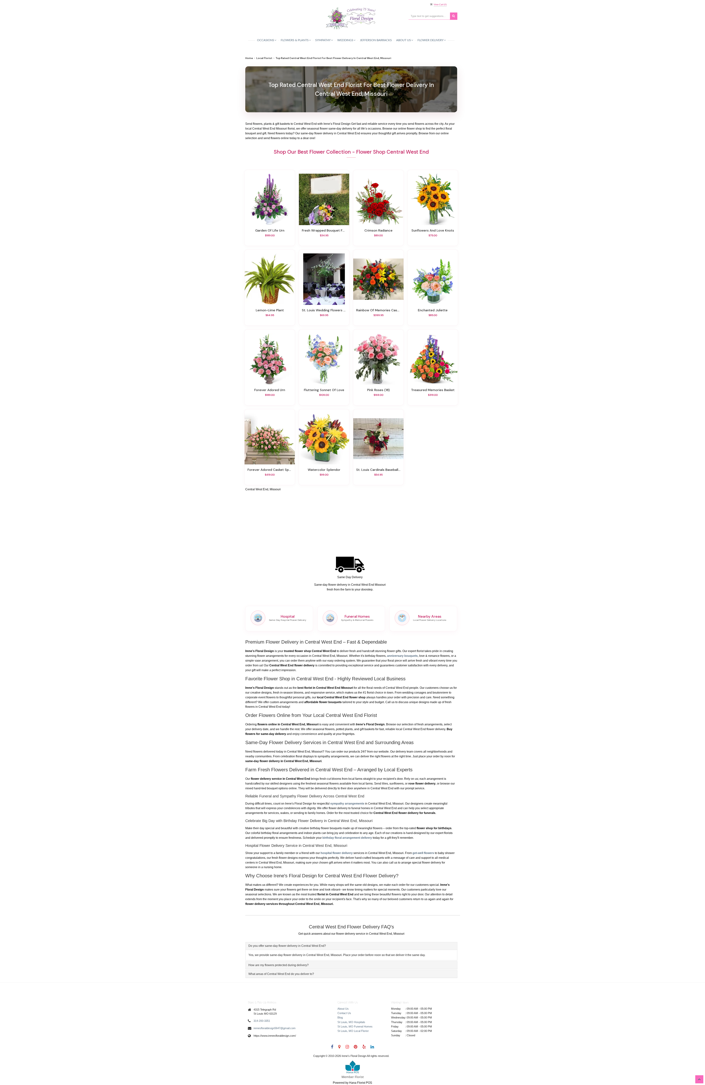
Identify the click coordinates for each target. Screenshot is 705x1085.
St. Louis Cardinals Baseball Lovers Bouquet (378, 470)
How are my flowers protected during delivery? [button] (278, 965)
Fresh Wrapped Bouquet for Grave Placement (324, 230)
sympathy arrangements (347, 803)
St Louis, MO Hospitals (351, 1022)
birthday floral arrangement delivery (347, 837)
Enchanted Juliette (433, 310)
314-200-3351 (262, 1020)
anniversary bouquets (402, 655)
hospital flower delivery (337, 853)
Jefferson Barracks (376, 40)
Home (249, 58)
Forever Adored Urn (269, 390)
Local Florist (264, 58)
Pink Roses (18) (378, 390)
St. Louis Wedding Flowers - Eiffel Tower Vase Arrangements (324, 310)
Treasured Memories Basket (433, 390)
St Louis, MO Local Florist (352, 1030)
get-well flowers (423, 853)
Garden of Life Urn (269, 230)
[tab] (351, 946)
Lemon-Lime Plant (270, 310)
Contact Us (344, 1013)
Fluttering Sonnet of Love (324, 390)
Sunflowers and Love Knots (432, 230)
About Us (343, 1008)
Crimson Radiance (378, 230)
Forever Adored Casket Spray (269, 470)
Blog (340, 1017)
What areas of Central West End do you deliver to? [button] (281, 973)
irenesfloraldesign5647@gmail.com (275, 1028)
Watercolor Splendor (324, 470)
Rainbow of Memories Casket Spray (378, 310)
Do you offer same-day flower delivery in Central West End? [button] (287, 945)
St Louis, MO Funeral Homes (355, 1026)
